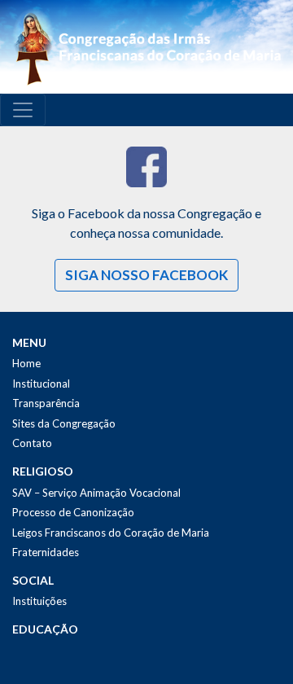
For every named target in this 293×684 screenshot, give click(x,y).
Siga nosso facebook (146, 274)
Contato (32, 442)
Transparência (46, 403)
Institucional (41, 383)
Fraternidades (45, 552)
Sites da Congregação (64, 423)
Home (26, 363)
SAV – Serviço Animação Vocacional (96, 492)
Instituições (39, 600)
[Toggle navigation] (23, 110)
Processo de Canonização (73, 512)
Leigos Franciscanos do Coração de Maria (110, 532)
